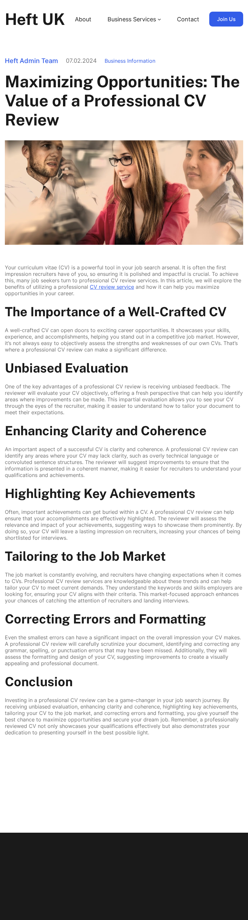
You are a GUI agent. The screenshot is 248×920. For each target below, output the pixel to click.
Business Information (130, 61)
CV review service (112, 287)
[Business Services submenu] (159, 19)
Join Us (226, 19)
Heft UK (35, 19)
